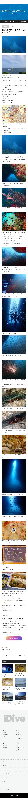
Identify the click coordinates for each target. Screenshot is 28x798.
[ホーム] (2, 20)
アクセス (18, 743)
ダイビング (5, 649)
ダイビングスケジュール (20, 735)
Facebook (13, 756)
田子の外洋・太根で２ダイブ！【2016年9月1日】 (7, 702)
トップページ (6, 730)
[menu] (26, 2)
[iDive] (14, 723)
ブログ (4, 732)
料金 (4, 737)
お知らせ (18, 745)
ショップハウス (6, 745)
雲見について (6, 734)
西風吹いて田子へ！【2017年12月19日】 (19, 674)
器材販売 (5, 747)
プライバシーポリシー (6, 789)
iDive (2, 0)
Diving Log (5, 26)
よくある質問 (19, 738)
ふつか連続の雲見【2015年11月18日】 (20, 689)
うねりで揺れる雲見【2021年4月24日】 (6, 688)
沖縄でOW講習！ (14, 638)
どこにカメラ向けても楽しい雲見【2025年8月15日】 (20, 703)
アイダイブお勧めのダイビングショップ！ (20, 749)
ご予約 (4, 743)
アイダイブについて (20, 732)
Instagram (15, 756)
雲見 (10, 649)
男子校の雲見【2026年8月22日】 (7, 675)
